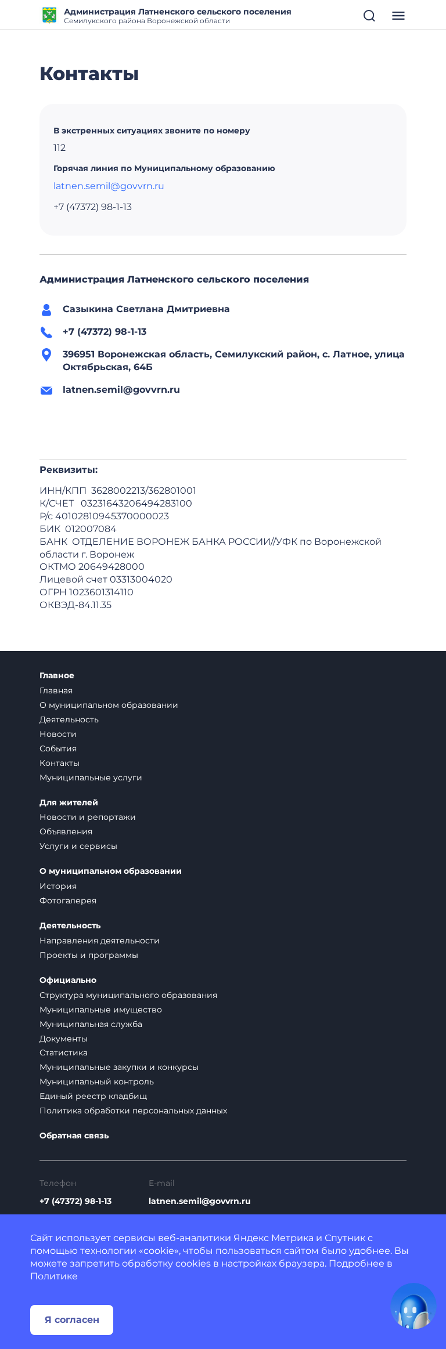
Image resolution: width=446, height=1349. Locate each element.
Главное (56, 676)
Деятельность (69, 719)
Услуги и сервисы (78, 846)
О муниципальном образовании (108, 705)
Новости (58, 734)
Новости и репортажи (87, 817)
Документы (63, 1038)
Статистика (63, 1052)
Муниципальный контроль (96, 1081)
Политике (54, 1276)
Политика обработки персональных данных (133, 1110)
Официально (67, 980)
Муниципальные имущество (100, 1009)
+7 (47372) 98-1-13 (75, 1201)
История (58, 886)
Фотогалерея (67, 900)
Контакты (59, 763)
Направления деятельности (99, 940)
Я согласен (72, 1319)
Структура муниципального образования (128, 995)
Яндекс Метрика (273, 1237)
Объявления (65, 831)
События (58, 748)
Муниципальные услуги (90, 777)
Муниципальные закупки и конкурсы (119, 1067)
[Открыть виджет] (413, 1306)
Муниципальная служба (90, 1024)
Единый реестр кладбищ (93, 1096)
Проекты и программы (88, 955)
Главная (56, 690)
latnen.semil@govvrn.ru (108, 185)
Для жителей (68, 803)
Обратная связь (74, 1136)
